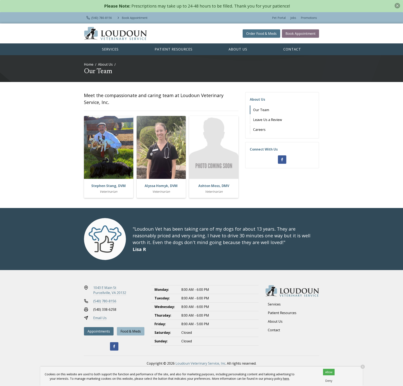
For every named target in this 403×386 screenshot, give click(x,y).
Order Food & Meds (261, 33)
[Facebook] (282, 159)
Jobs (293, 18)
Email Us (100, 318)
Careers (259, 129)
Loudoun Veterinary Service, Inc (200, 363)
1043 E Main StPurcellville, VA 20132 (109, 290)
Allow (328, 372)
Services (110, 49)
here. (286, 379)
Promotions (309, 18)
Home (88, 64)
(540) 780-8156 (104, 301)
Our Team (261, 110)
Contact (292, 49)
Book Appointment (300, 33)
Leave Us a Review (267, 119)
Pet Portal (279, 18)
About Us (238, 49)
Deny (328, 381)
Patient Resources (173, 49)
